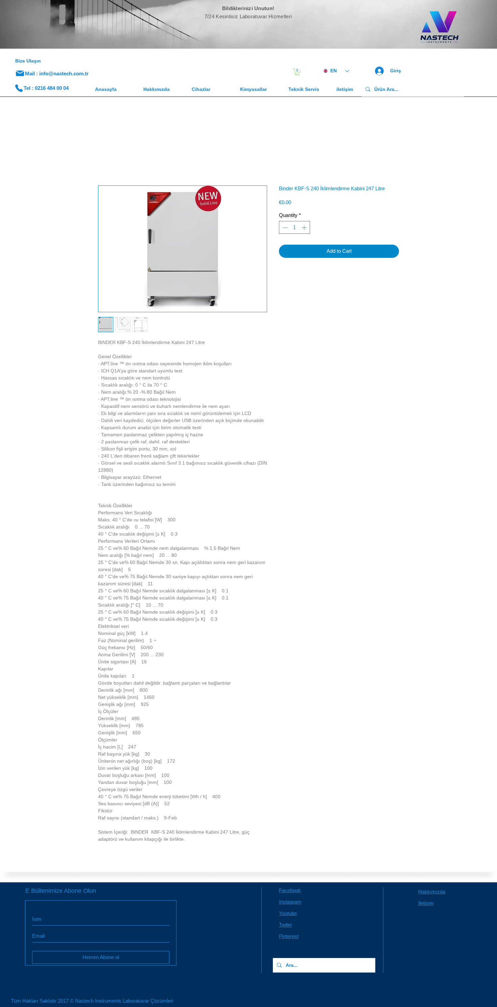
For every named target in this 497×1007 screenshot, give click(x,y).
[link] (297, 72)
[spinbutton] (294, 227)
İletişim (426, 903)
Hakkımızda (431, 891)
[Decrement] (284, 227)
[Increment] (304, 227)
